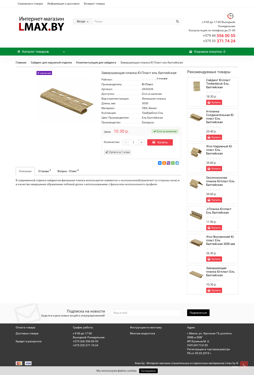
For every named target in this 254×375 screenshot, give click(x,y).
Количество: (112, 142)
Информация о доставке (63, 3)
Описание (25, 171)
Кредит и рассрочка (29, 341)
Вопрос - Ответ (68, 171)
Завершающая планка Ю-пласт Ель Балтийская (220, 271)
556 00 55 (219, 35)
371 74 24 (219, 41)
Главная (21, 62)
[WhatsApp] (173, 163)
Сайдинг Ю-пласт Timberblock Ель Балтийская (218, 83)
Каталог (35, 52)
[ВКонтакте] (160, 163)
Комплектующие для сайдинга (96, 62)
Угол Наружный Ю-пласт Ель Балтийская (219, 150)
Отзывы (44, 171)
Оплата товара (25, 327)
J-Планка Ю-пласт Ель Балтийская (218, 210)
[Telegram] (177, 163)
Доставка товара (27, 333)
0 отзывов (162, 78)
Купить (162, 142)
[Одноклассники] (164, 163)
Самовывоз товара (30, 3)
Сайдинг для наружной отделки (51, 62)
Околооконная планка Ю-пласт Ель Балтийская (220, 181)
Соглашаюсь (148, 370)
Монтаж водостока (142, 333)
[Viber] (168, 163)
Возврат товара (94, 3)
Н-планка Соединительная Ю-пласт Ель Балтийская (220, 117)
